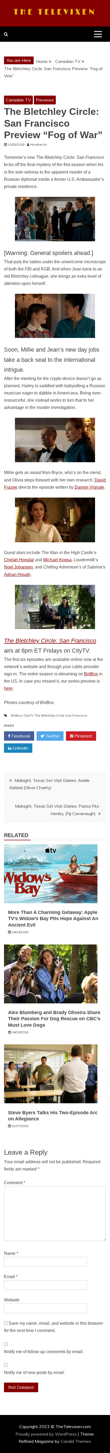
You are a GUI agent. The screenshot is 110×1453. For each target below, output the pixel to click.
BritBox (91, 674)
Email (11, 1276)
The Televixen (55, 12)
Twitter (52, 736)
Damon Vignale (89, 487)
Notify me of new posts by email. (34, 1372)
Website (11, 1300)
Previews (45, 100)
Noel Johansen (18, 567)
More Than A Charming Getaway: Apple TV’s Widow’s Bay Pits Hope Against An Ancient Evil (53, 919)
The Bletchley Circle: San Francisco (50, 640)
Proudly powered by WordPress (46, 1434)
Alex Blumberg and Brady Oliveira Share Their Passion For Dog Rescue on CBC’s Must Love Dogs (54, 1019)
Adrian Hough (17, 574)
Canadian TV (18, 100)
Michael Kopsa (57, 560)
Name (11, 1253)
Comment (14, 1182)
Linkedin (19, 748)
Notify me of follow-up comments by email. (44, 1351)
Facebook (20, 736)
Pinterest (82, 736)
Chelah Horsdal (19, 560)
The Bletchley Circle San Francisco (60, 715)
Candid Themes (76, 1441)
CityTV (28, 715)
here (8, 688)
